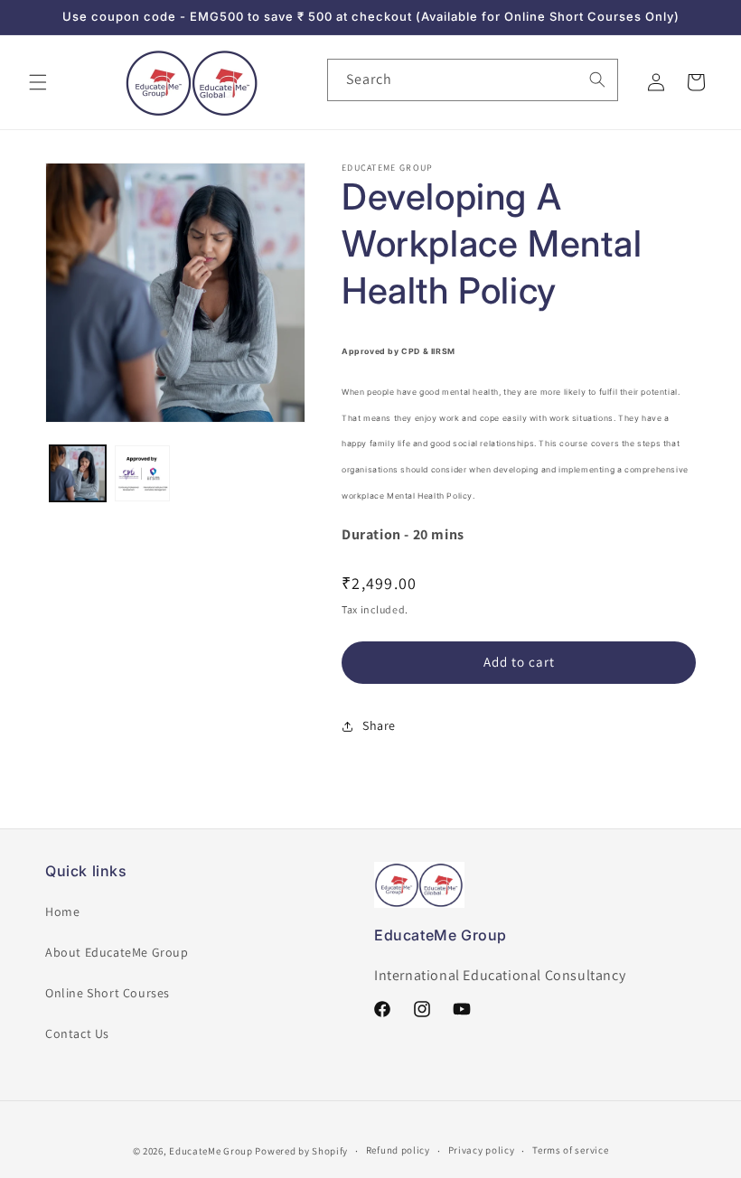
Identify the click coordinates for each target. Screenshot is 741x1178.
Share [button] (379, 725)
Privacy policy (481, 1150)
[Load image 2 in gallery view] (143, 473)
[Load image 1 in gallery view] (78, 473)
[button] (38, 82)
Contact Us (77, 1033)
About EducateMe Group (117, 952)
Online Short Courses (107, 993)
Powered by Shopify (301, 1151)
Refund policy (398, 1150)
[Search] (597, 79)
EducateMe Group (211, 1151)
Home (62, 911)
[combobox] (472, 80)
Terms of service (570, 1150)
